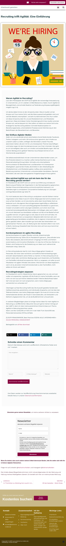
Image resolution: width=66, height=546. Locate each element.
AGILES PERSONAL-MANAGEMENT (18, 320)
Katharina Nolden (24, 467)
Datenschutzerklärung (56, 517)
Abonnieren (33, 454)
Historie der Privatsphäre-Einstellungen (53, 525)
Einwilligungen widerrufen (54, 529)
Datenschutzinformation (33, 395)
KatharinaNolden (48, 467)
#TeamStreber (13, 542)
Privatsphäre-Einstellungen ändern (56, 520)
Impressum (53, 514)
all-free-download (24, 324)
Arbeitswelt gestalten (9, 7)
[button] (58, 7)
